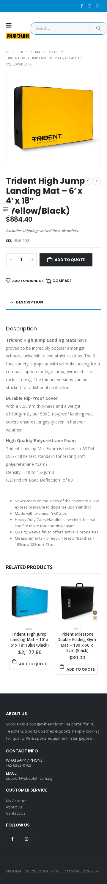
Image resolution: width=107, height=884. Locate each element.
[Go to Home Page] (7, 52)
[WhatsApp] (97, 5)
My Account (16, 800)
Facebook (12, 839)
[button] (10, 25)
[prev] (88, 181)
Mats (29, 629)
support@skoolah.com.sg (29, 778)
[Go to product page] (30, 601)
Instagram (26, 839)
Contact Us (16, 813)
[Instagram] (89, 5)
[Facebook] (81, 5)
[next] (97, 181)
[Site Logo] (18, 36)
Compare (62, 280)
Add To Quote (70, 260)
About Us (14, 807)
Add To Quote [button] (33, 663)
